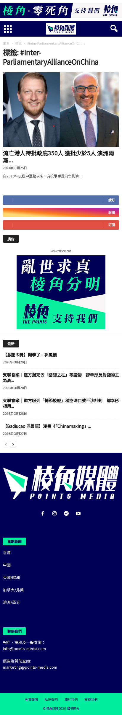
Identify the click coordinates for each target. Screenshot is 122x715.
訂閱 (111, 225)
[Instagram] (56, 514)
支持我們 (90, 699)
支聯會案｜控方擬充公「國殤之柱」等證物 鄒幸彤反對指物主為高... (61, 377)
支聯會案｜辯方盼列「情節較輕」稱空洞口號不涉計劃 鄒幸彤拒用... (61, 403)
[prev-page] (6, 444)
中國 (7, 565)
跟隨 (111, 212)
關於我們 (71, 699)
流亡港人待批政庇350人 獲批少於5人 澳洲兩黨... (58, 156)
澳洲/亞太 (11, 602)
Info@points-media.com (24, 648)
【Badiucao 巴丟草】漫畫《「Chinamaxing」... (47, 426)
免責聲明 (31, 699)
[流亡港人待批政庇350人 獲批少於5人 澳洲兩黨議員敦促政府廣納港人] (61, 109)
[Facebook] (44, 514)
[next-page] (13, 444)
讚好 (111, 200)
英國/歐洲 (11, 577)
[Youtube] (78, 514)
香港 (7, 552)
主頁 (6, 43)
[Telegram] (67, 514)
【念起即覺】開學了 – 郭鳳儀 (30, 354)
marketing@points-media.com (30, 667)
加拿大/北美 (13, 589)
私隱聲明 (51, 699)
